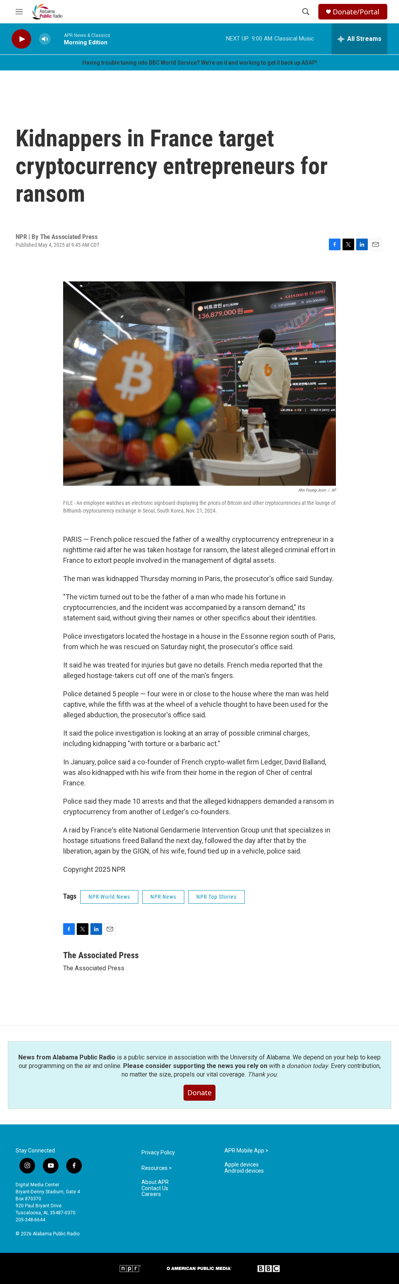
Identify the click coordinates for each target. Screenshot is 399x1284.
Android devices (244, 1171)
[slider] (57, 39)
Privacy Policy (158, 1153)
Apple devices (241, 1165)
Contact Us (154, 1188)
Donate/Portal (356, 12)
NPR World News (109, 897)
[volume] (44, 39)
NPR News (163, 897)
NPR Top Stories (216, 897)
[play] (21, 39)
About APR (155, 1182)
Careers (151, 1194)
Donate (199, 1092)
